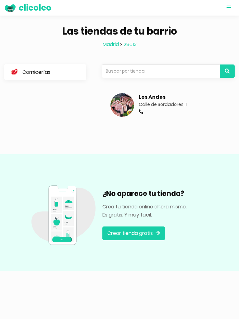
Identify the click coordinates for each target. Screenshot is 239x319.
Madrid (111, 44)
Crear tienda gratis (130, 233)
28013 (130, 44)
